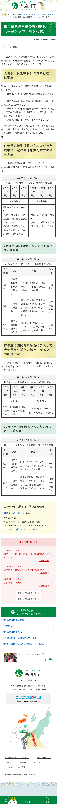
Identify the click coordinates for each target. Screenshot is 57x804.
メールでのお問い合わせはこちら (20, 529)
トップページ (12, 15)
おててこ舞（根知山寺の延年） (33, 654)
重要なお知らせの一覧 (27, 593)
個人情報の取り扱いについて (17, 758)
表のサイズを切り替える (28, 178)
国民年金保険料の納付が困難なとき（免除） (24, 644)
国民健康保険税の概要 (13, 620)
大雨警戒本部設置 (12, 582)
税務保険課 (9, 513)
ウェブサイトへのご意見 (15, 767)
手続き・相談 (35, 15)
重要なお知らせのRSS (27, 599)
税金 (43, 15)
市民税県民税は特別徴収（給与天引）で (22, 638)
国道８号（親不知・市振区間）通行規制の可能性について (27, 555)
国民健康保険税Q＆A (13, 632)
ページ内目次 (11, 47)
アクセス (8, 762)
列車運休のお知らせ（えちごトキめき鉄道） (25, 570)
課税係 (20, 513)
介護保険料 (8, 626)
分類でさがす (24, 15)
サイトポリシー (44, 758)
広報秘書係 (44, 560)
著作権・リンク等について (31, 762)
